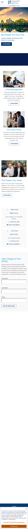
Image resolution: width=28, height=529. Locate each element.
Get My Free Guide (9, 306)
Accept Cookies (14, 526)
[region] (14, 518)
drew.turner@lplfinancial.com (15, 244)
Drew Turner (14, 234)
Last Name (4, 288)
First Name (4, 278)
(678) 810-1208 (14, 222)
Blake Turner (14, 213)
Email (3, 297)
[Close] (26, 508)
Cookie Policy (12, 519)
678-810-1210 (15, 241)
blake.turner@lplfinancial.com (15, 225)
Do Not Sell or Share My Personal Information (14, 522)
